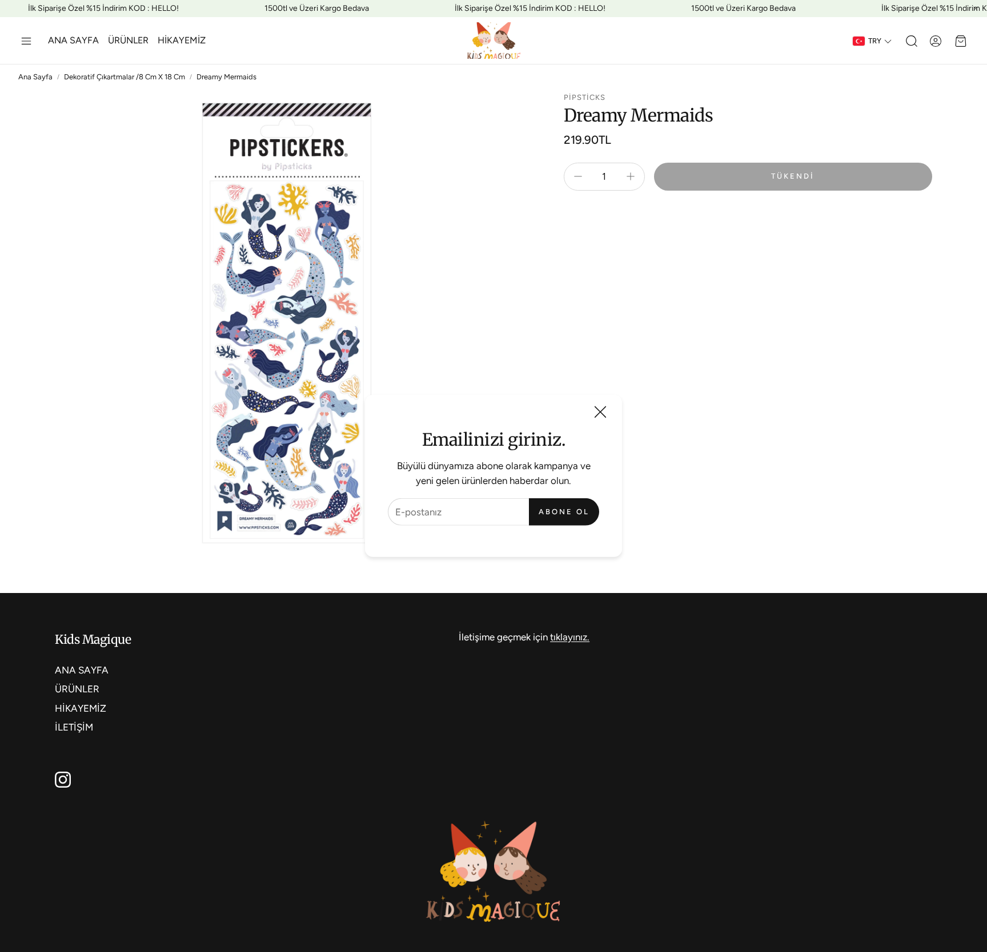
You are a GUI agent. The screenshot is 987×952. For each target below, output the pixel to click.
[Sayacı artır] (630, 176)
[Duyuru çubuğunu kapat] (975, 8)
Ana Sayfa (35, 76)
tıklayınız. (569, 637)
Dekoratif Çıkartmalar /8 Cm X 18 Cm (124, 76)
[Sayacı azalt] (578, 176)
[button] (26, 41)
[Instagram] (63, 780)
